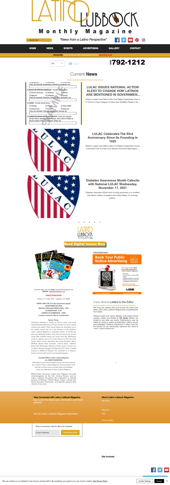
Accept (159, 481)
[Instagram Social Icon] (143, 40)
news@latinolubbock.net (64, 290)
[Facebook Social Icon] (117, 40)
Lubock (110, 467)
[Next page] (100, 222)
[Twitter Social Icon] (123, 40)
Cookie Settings (145, 481)
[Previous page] (68, 222)
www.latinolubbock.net (57, 291)
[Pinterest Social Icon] (137, 40)
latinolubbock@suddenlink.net (41, 325)
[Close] (167, 481)
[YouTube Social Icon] (130, 40)
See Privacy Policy (100, 481)
